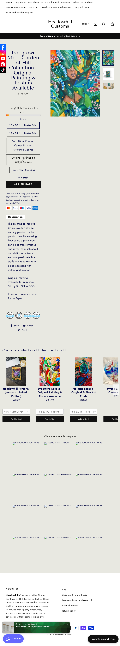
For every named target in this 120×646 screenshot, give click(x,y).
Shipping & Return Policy (74, 594)
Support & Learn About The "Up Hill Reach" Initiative (43, 2)
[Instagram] (3, 52)
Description (15, 217)
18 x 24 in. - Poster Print (23, 133)
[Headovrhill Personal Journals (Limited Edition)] (16, 371)
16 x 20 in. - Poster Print (23, 125)
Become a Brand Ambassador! (77, 600)
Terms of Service (70, 605)
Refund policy (69, 610)
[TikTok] (3, 70)
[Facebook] (3, 47)
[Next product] (116, 389)
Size (23, 119)
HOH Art (33, 7)
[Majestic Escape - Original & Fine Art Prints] (83, 371)
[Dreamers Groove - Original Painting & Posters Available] (50, 371)
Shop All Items (81, 7)
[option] (60, 36)
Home (9, 2)
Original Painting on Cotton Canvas (23, 160)
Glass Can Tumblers (83, 2)
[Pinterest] (3, 64)
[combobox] (16, 412)
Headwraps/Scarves (16, 7)
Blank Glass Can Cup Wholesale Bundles (34, 626)
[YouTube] (3, 58)
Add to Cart (16, 418)
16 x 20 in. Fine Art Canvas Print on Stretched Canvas (23, 145)
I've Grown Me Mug (23, 170)
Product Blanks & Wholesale (56, 7)
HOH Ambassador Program (19, 12)
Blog (64, 589)
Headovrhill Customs (60, 24)
